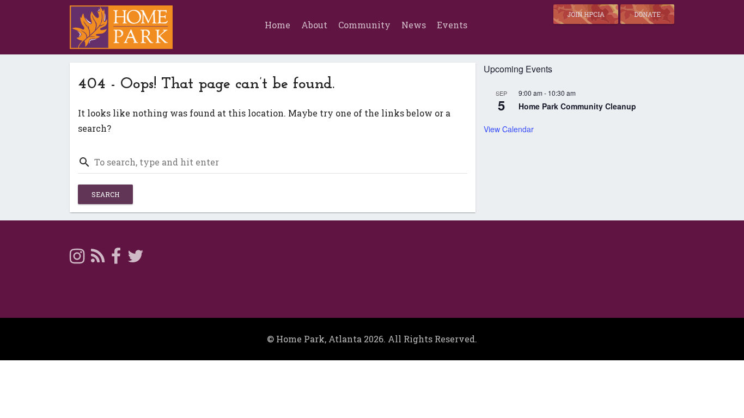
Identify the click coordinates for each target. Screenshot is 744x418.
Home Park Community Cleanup (577, 106)
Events (452, 24)
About (314, 24)
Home (277, 24)
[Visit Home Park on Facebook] (116, 259)
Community (364, 24)
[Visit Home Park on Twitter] (135, 259)
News (413, 24)
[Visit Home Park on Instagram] (77, 259)
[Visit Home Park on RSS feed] (98, 259)
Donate (647, 14)
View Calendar (509, 129)
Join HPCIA (586, 14)
